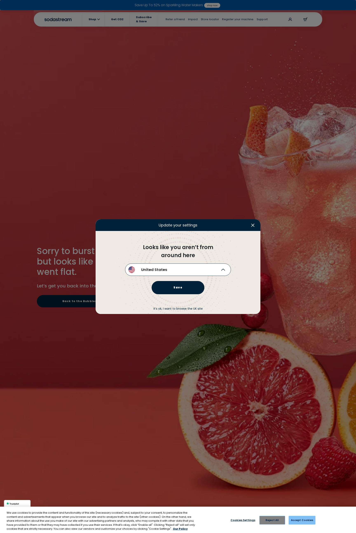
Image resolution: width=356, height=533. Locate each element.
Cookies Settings (243, 520)
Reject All (272, 520)
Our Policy (180, 529)
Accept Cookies (302, 520)
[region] (178, 520)
